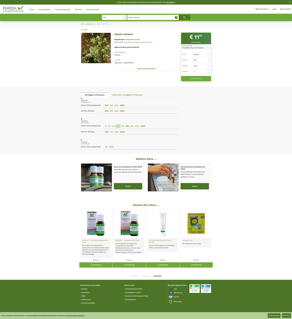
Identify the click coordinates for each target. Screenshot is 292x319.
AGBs (83, 296)
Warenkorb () (285, 9)
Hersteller (170, 2)
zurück (84, 29)
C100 (137, 126)
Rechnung (177, 301)
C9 (109, 126)
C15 (122, 126)
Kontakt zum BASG (88, 303)
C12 (118, 126)
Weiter (128, 186)
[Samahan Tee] (196, 223)
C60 (132, 126)
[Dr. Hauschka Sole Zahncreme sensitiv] (163, 223)
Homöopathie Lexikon (133, 292)
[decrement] (208, 72)
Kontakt (84, 289)
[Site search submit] (184, 17)
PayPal (176, 297)
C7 (106, 126)
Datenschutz (86, 299)
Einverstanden (274, 315)
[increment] (208, 70)
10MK (111, 147)
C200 (142, 126)
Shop (31, 9)
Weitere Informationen (75, 316)
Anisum (136, 42)
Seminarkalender (62, 9)
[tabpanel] (163, 238)
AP (99, 24)
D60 (111, 105)
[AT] (13, 9)
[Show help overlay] (176, 17)
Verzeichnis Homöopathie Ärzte (136, 296)
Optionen (286, 315)
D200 (122, 105)
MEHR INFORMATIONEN (146, 69)
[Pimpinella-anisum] (96, 48)
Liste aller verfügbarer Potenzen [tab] (127, 95)
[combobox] (201, 60)
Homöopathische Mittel (133, 289)
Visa (175, 289)
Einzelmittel (90, 24)
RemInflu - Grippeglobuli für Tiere (127, 240)
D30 (106, 105)
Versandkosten (130, 299)
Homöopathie (44, 9)
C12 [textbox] (195, 60)
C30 (127, 126)
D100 (116, 105)
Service (78, 9)
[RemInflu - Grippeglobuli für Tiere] (129, 223)
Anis (125, 42)
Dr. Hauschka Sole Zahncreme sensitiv (160, 241)
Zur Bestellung (96, 265)
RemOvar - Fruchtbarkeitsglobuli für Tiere (95, 241)
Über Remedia (92, 9)
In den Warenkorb (196, 78)
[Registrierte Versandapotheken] (194, 288)
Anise (130, 42)
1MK (106, 147)
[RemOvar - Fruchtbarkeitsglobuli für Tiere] (96, 223)
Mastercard (178, 293)
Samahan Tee (187, 240)
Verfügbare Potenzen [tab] (95, 95)
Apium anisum (146, 42)
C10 (113, 126)
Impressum (85, 292)
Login (274, 9)
